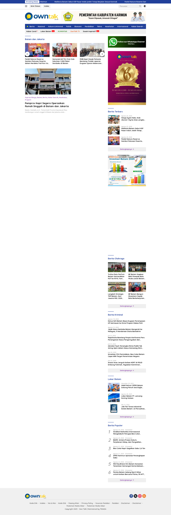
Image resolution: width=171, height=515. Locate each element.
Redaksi (115, 503)
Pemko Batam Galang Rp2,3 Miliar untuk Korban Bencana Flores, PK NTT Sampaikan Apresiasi (128, 473)
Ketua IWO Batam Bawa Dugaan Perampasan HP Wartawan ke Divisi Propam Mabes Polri (126, 322)
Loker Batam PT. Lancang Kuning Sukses (131, 397)
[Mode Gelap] (145, 6)
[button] (140, 6)
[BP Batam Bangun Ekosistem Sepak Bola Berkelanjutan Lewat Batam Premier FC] (137, 287)
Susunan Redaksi (103, 503)
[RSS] (144, 496)
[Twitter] (135, 496)
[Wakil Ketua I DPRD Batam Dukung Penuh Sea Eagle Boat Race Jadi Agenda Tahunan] (114, 387)
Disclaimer (125, 503)
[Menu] (26, 6)
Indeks (46, 6)
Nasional (41, 26)
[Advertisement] (127, 204)
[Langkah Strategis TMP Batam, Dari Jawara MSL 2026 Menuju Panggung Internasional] (117, 287)
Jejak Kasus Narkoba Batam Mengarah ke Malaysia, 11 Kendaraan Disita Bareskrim (125, 330)
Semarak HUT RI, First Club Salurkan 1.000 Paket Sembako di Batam (63, 61)
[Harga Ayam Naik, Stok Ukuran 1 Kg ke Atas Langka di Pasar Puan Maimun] (114, 119)
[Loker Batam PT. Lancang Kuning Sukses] (114, 397)
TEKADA (103, 509)
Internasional (122, 26)
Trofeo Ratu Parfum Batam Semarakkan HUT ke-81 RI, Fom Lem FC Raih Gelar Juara (116, 276)
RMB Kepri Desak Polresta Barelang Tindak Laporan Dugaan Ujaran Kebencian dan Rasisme (90, 61)
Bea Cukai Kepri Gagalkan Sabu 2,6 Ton (129, 448)
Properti (28, 100)
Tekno (99, 26)
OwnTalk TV (75, 31)
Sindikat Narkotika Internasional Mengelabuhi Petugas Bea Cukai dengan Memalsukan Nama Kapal (127, 433)
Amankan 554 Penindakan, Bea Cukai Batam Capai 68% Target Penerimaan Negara (126, 355)
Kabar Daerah (137, 26)
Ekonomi (78, 26)
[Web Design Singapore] (127, 78)
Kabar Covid (31, 31)
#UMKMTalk (62, 31)
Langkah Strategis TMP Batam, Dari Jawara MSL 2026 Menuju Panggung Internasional (115, 296)
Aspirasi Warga (30, 97)
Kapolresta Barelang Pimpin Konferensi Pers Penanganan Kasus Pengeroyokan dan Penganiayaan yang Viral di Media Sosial (126, 339)
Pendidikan (89, 26)
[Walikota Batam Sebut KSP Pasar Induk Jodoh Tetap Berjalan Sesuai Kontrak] (114, 130)
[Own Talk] (41, 16)
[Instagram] (140, 496)
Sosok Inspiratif (89, 31)
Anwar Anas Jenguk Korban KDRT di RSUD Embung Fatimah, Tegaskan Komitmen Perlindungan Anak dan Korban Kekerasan (125, 363)
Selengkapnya (126, 149)
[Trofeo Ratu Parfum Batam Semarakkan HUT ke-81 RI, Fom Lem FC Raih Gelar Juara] (117, 267)
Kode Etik (33, 503)
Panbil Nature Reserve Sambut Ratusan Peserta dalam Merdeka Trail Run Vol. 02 (37, 61)
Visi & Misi (52, 503)
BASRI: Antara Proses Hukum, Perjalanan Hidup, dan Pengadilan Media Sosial (127, 441)
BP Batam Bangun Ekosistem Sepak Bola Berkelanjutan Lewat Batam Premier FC (136, 296)
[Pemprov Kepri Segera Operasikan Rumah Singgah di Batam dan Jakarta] (48, 81)
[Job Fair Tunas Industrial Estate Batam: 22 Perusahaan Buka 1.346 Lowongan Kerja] (114, 408)
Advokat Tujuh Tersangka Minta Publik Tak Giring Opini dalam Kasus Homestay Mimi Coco (125, 347)
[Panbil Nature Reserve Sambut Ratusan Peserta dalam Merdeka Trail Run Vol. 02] (37, 50)
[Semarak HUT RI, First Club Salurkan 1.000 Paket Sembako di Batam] (64, 50)
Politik (68, 26)
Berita (45, 97)
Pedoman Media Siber (75, 506)
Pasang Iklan (74, 503)
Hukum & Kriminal (55, 26)
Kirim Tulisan (35, 6)
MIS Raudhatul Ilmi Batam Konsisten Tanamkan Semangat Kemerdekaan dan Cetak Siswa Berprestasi (128, 465)
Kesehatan (109, 26)
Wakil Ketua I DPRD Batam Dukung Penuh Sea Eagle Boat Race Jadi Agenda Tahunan (132, 386)
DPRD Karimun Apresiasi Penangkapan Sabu (129, 457)
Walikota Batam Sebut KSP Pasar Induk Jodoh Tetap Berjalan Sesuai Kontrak (70, 2)
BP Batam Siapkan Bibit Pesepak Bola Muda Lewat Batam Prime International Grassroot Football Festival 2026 (136, 276)
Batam (39, 97)
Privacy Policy (87, 503)
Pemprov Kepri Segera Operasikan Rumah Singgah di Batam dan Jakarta (47, 105)
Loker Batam (46, 31)
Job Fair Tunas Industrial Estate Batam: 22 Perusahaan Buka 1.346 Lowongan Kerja (133, 408)
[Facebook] (131, 496)
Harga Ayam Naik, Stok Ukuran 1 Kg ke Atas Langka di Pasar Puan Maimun (132, 119)
